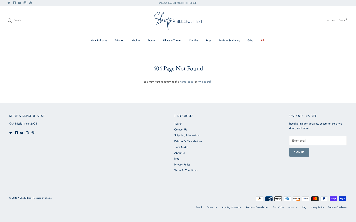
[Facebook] (14, 2)
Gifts (250, 40)
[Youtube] (19, 2)
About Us (179, 153)
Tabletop (119, 40)
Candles (193, 40)
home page (187, 82)
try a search (205, 82)
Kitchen (136, 40)
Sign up (299, 152)
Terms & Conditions (186, 170)
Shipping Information (187, 135)
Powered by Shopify (42, 198)
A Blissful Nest (25, 198)
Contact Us (180, 129)
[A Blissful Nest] (178, 20)
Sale (262, 40)
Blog (176, 159)
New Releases (99, 40)
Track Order (181, 147)
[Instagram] (25, 2)
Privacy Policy (182, 165)
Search (178, 124)
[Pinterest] (30, 2)
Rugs (208, 40)
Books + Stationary (229, 40)
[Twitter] (8, 2)
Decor (151, 40)
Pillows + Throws (172, 40)
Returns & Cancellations (188, 141)
